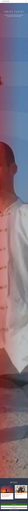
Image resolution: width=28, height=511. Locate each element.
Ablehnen (14, 506)
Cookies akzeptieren (14, 504)
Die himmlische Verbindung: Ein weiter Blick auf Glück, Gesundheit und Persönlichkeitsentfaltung (6, 495)
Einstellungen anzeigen (14, 508)
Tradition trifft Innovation (18, 494)
